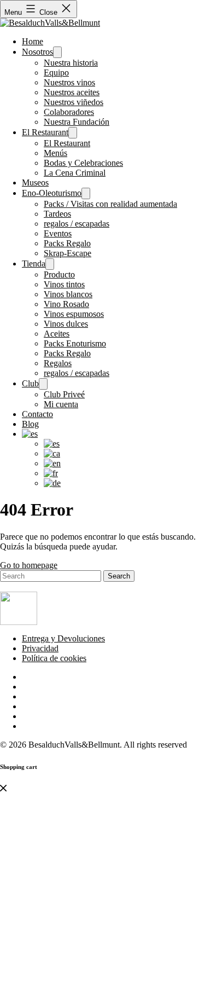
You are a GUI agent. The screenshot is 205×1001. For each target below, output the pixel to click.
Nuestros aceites (71, 92)
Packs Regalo (67, 243)
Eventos (58, 233)
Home (32, 41)
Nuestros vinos (69, 82)
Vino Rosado (66, 304)
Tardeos (57, 213)
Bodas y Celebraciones (83, 162)
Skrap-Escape (67, 253)
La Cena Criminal (75, 172)
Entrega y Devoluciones (63, 638)
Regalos (58, 363)
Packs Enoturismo (75, 343)
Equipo (56, 72)
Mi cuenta (61, 404)
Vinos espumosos (74, 314)
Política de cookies (54, 658)
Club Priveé (64, 394)
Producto (59, 274)
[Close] (3, 788)
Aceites (56, 333)
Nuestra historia (71, 62)
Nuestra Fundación (76, 121)
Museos (35, 182)
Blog (30, 424)
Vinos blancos (68, 294)
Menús (55, 153)
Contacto (37, 414)
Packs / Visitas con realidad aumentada (110, 204)
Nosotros (37, 51)
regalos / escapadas (76, 223)
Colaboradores (69, 112)
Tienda (33, 263)
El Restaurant (45, 132)
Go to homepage (28, 565)
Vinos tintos (64, 284)
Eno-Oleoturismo (51, 193)
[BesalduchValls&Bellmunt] (50, 22)
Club (30, 383)
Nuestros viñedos (73, 102)
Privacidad (40, 648)
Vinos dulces (66, 323)
